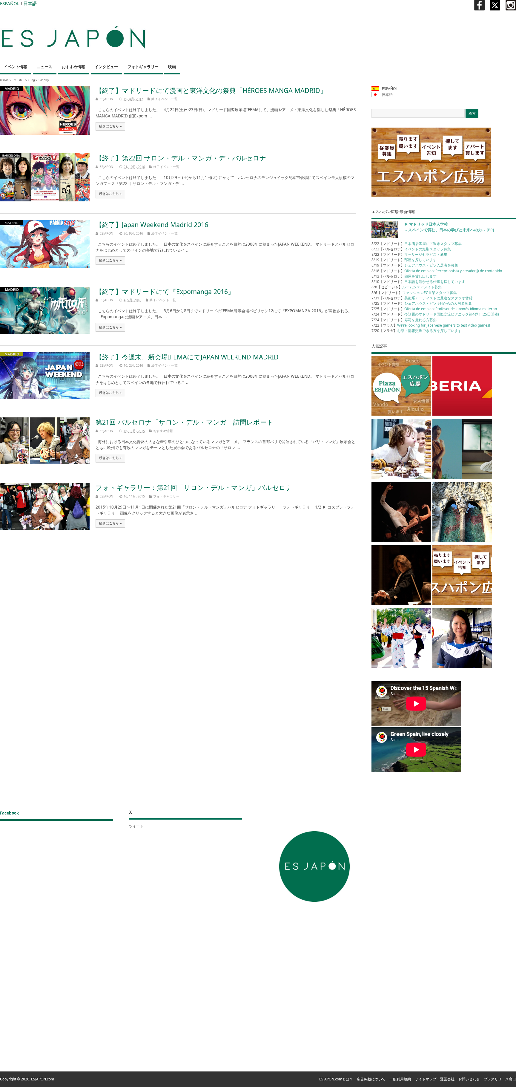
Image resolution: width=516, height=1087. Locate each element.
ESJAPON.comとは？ (336, 1079)
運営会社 (447, 1079)
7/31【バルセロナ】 (421, 298)
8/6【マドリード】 (414, 292)
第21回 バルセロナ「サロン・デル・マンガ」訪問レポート (185, 422)
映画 (172, 67)
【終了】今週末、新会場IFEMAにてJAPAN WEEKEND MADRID (187, 357)
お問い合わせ (469, 1079)
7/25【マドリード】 (421, 303)
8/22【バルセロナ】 (411, 249)
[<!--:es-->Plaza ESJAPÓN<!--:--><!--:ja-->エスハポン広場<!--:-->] (401, 387)
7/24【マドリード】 (435, 314)
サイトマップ (425, 1079)
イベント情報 (15, 67)
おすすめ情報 (73, 67)
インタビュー (106, 67)
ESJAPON (106, 99)
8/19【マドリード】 (404, 259)
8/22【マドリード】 (416, 243)
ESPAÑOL (9, 3)
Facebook (9, 813)
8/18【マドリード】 (436, 270)
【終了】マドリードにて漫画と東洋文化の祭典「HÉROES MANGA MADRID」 (211, 90)
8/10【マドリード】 (418, 281)
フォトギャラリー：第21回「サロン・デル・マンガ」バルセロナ (194, 487)
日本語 (30, 3)
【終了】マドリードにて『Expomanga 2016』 (165, 291)
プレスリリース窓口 (500, 1079)
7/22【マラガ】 (430, 325)
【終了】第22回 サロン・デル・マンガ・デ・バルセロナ (181, 158)
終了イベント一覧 (164, 99)
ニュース (44, 67)
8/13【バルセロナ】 (404, 276)
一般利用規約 (400, 1079)
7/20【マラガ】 (416, 330)
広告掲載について (371, 1079)
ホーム (23, 80)
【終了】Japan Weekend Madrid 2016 (152, 224)
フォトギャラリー (143, 67)
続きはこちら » (110, 126)
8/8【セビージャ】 (406, 287)
